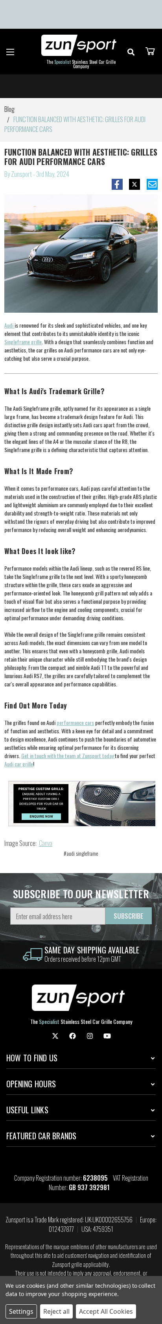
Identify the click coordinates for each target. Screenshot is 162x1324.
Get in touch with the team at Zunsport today (68, 755)
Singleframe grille (23, 341)
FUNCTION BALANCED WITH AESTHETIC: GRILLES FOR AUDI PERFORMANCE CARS (80, 156)
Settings (21, 1311)
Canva (45, 843)
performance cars (75, 722)
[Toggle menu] (10, 52)
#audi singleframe (81, 853)
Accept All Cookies (106, 1311)
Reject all (56, 1311)
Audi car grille (18, 764)
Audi (9, 325)
